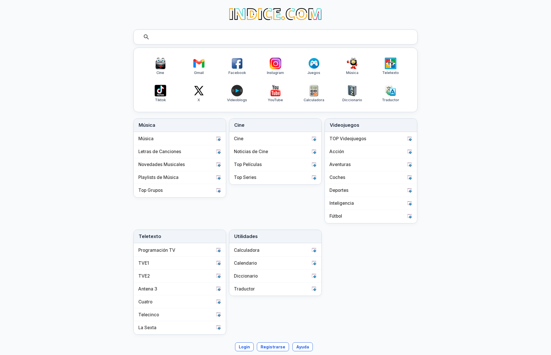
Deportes (338, 190)
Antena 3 (147, 289)
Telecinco (148, 314)
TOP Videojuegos (347, 138)
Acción (336, 151)
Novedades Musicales (161, 164)
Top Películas (248, 164)
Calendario (245, 263)
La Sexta (147, 327)
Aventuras (340, 164)
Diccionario (246, 276)
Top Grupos (150, 190)
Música (146, 138)
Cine (238, 138)
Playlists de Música (158, 177)
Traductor (244, 289)
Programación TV (156, 250)
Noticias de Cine (251, 151)
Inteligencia (341, 203)
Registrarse (273, 346)
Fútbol (335, 216)
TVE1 (143, 263)
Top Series (245, 177)
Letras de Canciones (159, 151)
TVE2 (144, 276)
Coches (337, 177)
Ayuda (302, 346)
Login (244, 346)
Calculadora (246, 250)
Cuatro (145, 302)
